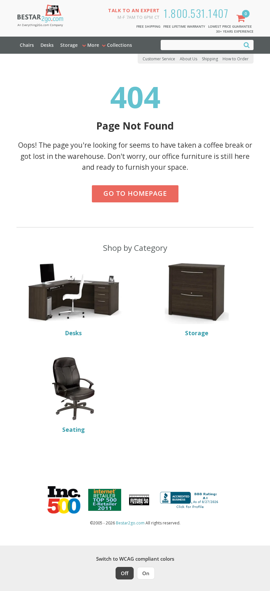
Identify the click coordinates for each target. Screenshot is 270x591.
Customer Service (159, 59)
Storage (69, 45)
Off (124, 573)
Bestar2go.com (130, 523)
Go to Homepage (135, 193)
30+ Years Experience (235, 31)
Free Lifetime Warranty (184, 26)
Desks (47, 45)
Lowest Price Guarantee (230, 26)
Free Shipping (148, 26)
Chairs (27, 45)
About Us (188, 59)
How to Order (236, 59)
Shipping (210, 59)
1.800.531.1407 (196, 13)
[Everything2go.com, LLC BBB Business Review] (190, 499)
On (145, 573)
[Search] (246, 44)
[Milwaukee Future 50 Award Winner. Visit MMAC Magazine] (139, 500)
